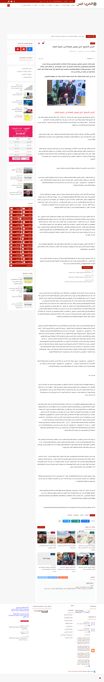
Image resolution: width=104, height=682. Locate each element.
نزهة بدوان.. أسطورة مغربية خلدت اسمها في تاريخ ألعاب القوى (67, 34)
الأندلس (15, 222)
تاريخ (27, 222)
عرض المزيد (41, 527)
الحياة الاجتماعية (68, 614)
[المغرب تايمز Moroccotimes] (86, 4)
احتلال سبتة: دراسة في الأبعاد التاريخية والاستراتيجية (16, 306)
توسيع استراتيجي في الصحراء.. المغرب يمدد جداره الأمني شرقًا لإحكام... (86, 548)
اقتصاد (50, 5)
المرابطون (26, 248)
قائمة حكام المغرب (26, 68)
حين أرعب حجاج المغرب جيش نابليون (16, 186)
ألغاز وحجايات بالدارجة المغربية (17, 103)
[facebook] (14, 1)
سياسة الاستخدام (57, 1)
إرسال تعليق (90, 583)
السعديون (21, 265)
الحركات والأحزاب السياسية (24, 71)
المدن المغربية (68, 637)
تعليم (15, 238)
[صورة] (28, 87)
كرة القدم (70, 515)
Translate (87, 612)
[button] (85, 521)
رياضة (82, 515)
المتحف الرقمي (27, 5)
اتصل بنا (66, 1)
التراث (27, 235)
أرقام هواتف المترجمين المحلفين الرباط (17, 110)
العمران (27, 255)
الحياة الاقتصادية (68, 617)
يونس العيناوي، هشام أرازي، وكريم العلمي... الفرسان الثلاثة (15, 290)
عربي (41, 1)
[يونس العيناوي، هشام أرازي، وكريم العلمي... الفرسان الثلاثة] (28, 289)
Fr (44, 1)
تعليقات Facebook (52, 577)
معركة (26, 238)
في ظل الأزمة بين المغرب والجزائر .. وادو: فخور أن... (80, 272)
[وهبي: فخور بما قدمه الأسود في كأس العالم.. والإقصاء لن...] (28, 193)
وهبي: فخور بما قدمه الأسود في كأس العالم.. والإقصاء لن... (15, 194)
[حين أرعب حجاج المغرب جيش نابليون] (28, 186)
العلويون (15, 232)
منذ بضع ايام (18, 168)
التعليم (27, 232)
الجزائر (92, 43)
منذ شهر (19, 183)
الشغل (27, 242)
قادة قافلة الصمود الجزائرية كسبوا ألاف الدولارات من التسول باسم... (66, 569)
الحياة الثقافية (68, 623)
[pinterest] (9, 1)
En (50, 1)
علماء (27, 258)
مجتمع (57, 5)
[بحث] (8, 5)
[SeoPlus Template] (94, 671)
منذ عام (72, 544)
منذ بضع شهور (91, 544)
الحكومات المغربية (26, 74)
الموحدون (15, 248)
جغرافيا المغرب (68, 629)
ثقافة (35, 5)
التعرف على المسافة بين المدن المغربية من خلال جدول (16, 88)
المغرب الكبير (66, 5)
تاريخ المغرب (69, 626)
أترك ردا (86, 625)
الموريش (16, 258)
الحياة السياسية (68, 620)
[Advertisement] (52, 21)
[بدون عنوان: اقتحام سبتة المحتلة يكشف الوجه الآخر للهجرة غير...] (28, 178)
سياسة (43, 5)
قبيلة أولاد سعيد (18, 116)
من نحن (71, 1)
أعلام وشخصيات (27, 77)
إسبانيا (14, 218)
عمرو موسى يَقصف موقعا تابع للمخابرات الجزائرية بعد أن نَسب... (47, 569)
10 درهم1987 (24, 633)
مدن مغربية (27, 228)
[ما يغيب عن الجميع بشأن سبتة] (28, 170)
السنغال (27, 252)
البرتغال (15, 245)
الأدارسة (15, 255)
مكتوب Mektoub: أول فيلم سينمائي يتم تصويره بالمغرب (16, 281)
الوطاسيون (16, 262)
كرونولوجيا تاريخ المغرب (66, 634)
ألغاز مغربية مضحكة (17, 94)
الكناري (15, 252)
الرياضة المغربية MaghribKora (21, 614)
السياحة (15, 215)
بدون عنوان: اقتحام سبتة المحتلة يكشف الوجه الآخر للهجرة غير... (16, 179)
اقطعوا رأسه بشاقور (17, 296)
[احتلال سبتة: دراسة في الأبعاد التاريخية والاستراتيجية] (28, 305)
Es (47, 1)
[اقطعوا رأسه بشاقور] (28, 297)
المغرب (73, 5)
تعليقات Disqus (42, 577)
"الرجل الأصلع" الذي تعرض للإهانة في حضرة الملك (80, 277)
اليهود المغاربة (15, 228)
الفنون (27, 225)
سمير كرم (76, 515)
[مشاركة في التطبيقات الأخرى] (60, 521)
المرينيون (26, 245)
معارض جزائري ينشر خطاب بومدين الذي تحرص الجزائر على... (78, 281)
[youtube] (11, 1)
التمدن (27, 262)
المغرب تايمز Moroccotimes (75, 671)
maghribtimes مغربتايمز (22, 607)
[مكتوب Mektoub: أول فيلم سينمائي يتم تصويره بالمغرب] (28, 280)
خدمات (15, 235)
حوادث (15, 225)
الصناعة (15, 242)
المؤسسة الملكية (25, 218)
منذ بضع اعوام (87, 270)
